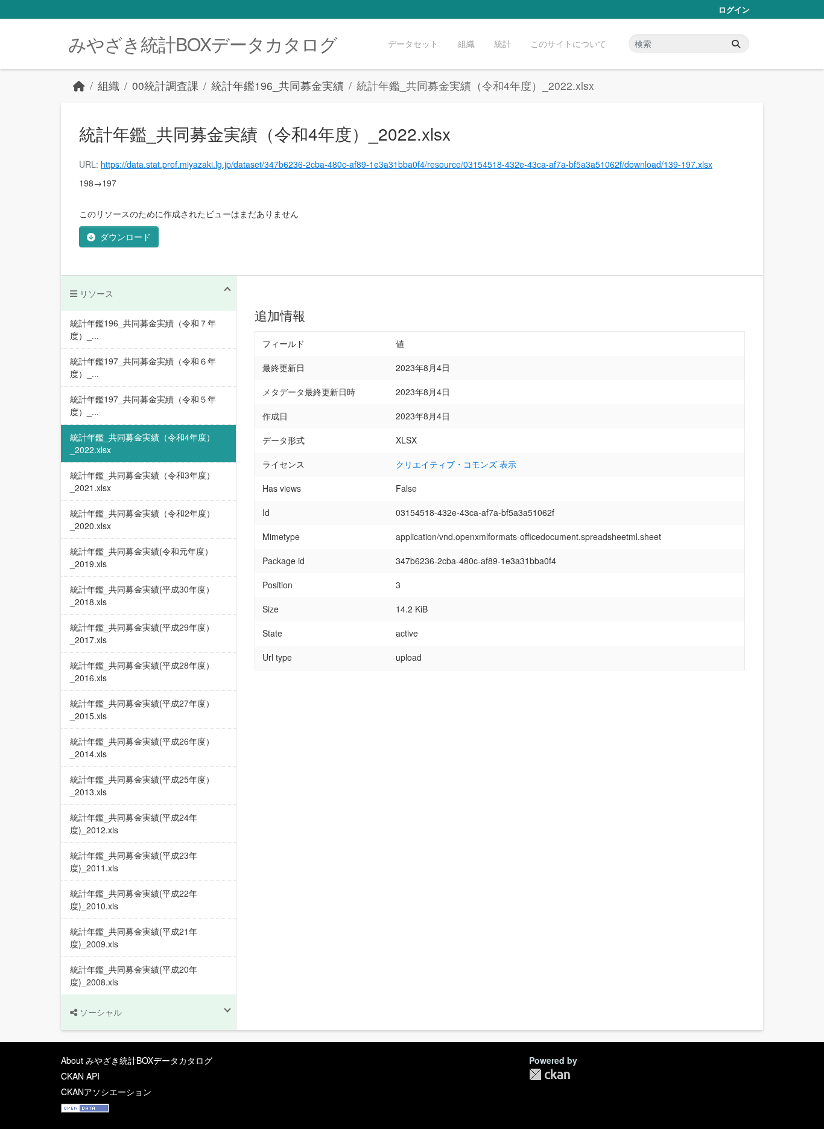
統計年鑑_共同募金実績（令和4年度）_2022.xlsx (475, 85)
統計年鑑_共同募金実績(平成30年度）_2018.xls (142, 595)
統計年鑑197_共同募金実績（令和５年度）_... (143, 405)
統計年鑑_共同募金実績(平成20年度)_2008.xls (133, 975)
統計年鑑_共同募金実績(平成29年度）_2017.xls (142, 633)
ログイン (734, 9)
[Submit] (736, 43)
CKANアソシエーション (106, 1092)
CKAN (549, 1074)
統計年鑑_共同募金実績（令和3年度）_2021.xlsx (142, 481)
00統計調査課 (165, 85)
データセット (413, 43)
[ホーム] (79, 85)
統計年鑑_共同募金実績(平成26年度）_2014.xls (142, 747)
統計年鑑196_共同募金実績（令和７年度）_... (143, 329)
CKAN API (80, 1076)
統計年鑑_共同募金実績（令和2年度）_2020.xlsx (142, 519)
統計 (502, 43)
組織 (466, 43)
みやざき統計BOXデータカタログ (202, 44)
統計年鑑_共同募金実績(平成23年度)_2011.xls (133, 861)
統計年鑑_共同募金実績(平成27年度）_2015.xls (142, 709)
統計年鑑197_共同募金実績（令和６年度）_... (143, 367)
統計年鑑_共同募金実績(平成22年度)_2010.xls (133, 899)
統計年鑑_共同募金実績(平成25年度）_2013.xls (142, 785)
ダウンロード (125, 237)
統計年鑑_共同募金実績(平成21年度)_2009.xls (133, 937)
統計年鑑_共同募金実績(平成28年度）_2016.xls (142, 671)
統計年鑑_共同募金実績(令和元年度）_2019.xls (141, 557)
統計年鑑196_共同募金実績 (277, 85)
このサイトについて (568, 43)
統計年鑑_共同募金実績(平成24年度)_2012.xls (133, 823)
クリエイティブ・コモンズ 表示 (456, 464)
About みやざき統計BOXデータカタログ (136, 1060)
